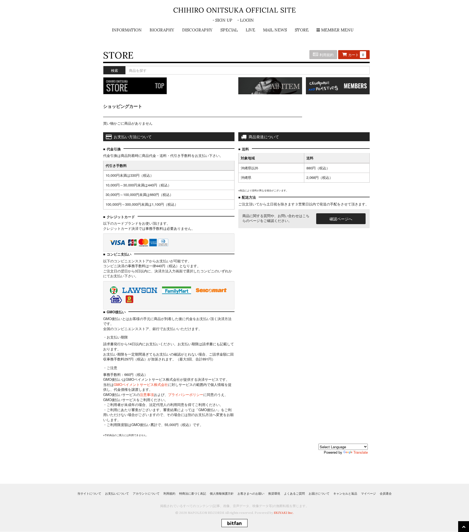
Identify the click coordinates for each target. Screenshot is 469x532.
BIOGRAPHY (162, 30)
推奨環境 (274, 493)
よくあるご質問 (294, 493)
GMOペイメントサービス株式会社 (141, 384)
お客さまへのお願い (250, 493)
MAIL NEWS (275, 30)
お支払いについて (117, 493)
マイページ (368, 493)
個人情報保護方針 (222, 493)
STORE (302, 30)
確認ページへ (340, 218)
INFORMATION (127, 30)
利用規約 (326, 54)
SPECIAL (229, 30)
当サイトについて (89, 493)
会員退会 (386, 493)
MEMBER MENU (336, 30)
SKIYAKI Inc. (284, 513)
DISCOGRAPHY (197, 30)
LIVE (250, 30)
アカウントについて (146, 493)
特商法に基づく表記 (192, 493)
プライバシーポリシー (185, 394)
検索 (114, 70)
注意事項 (147, 394)
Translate (360, 452)
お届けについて (319, 493)
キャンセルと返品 (345, 493)
